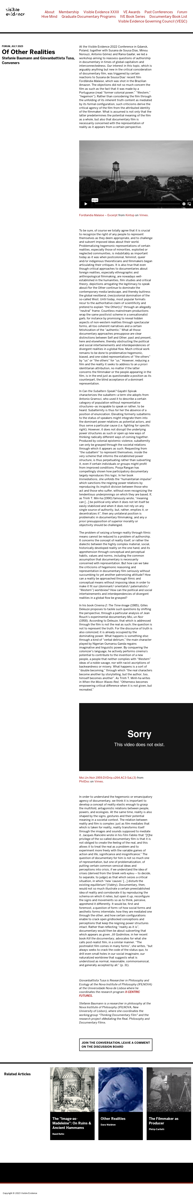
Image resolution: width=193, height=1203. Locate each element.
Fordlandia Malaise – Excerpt (98, 215)
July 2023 (17, 46)
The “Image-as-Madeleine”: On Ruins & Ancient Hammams (71, 1123)
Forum (182, 12)
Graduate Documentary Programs (89, 16)
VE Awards (131, 12)
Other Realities (113, 1118)
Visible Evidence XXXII (101, 12)
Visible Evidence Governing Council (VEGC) (152, 21)
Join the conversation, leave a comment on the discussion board (116, 1044)
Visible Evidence (15, 11)
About (49, 12)
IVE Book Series (132, 16)
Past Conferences (159, 12)
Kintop (130, 215)
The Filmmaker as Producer (163, 1120)
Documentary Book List (168, 16)
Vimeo (143, 215)
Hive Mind (49, 16)
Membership (69, 12)
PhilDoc (84, 781)
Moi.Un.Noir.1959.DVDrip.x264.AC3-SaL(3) (107, 777)
